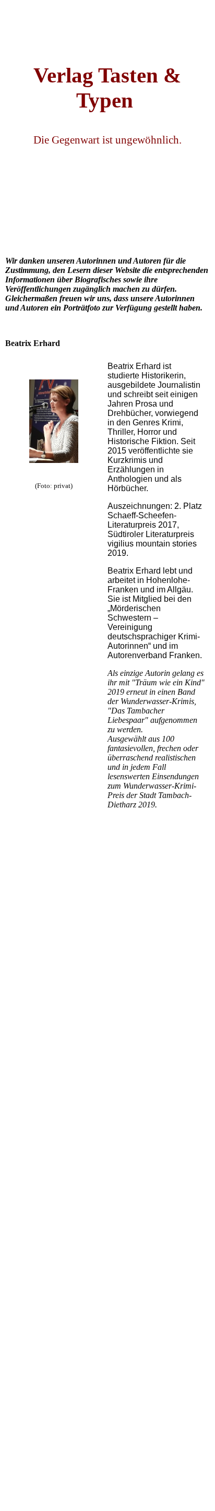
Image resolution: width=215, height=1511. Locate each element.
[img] (107, 26)
